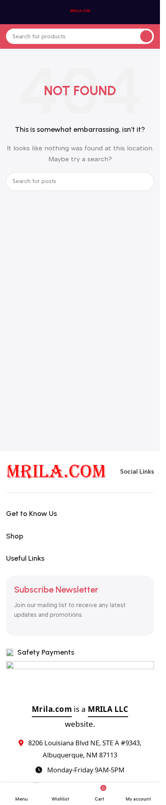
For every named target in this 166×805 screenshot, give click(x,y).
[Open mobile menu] (9, 12)
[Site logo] (80, 11)
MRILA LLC (108, 709)
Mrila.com (52, 709)
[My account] (150, 12)
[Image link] (56, 471)
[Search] (146, 36)
